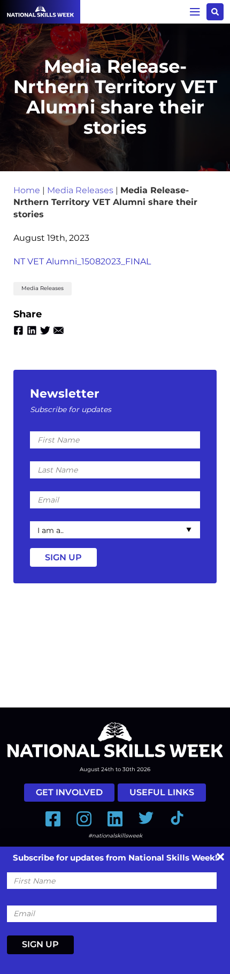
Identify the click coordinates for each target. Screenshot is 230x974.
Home (26, 190)
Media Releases (80, 190)
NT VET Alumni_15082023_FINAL (82, 261)
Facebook (18, 330)
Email (58, 330)
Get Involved (69, 792)
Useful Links (161, 792)
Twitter (45, 330)
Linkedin (32, 330)
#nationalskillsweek (115, 835)
